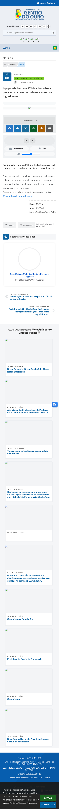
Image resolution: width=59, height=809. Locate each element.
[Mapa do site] (44, 26)
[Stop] (33, 141)
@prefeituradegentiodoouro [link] (17, 196)
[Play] (26, 141)
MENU (7, 48)
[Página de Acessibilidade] (48, 26)
